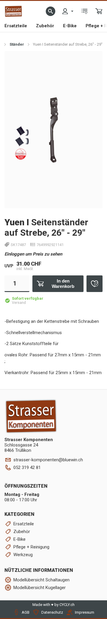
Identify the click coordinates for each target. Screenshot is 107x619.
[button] (50, 11)
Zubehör (45, 25)
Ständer (17, 44)
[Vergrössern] (91, 61)
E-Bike (70, 25)
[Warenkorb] (99, 11)
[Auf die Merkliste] (94, 283)
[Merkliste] (84, 11)
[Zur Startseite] (13, 11)
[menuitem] (67, 11)
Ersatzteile (15, 25)
